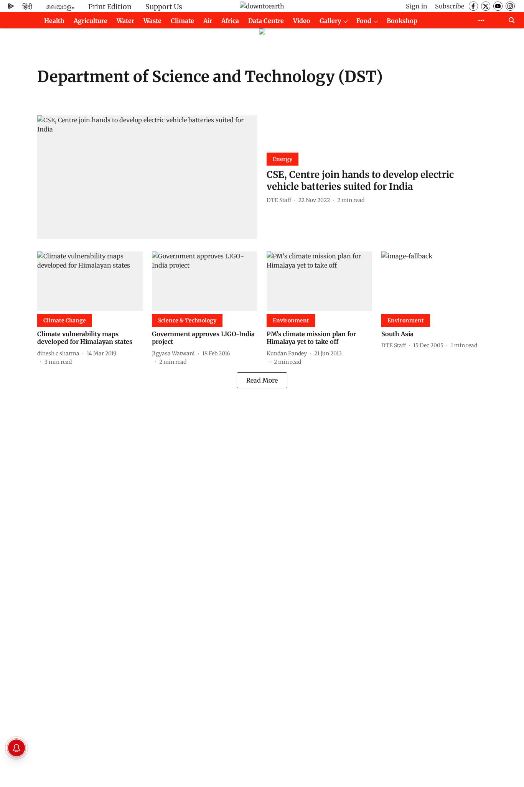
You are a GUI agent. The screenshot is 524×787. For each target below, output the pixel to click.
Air (207, 21)
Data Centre (266, 21)
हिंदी (27, 6)
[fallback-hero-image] (147, 177)
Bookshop (402, 21)
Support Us (163, 6)
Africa (230, 21)
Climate (182, 21)
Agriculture (90, 21)
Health (54, 21)
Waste (152, 21)
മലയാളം (60, 6)
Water (125, 21)
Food (363, 21)
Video (301, 21)
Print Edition (110, 6)
